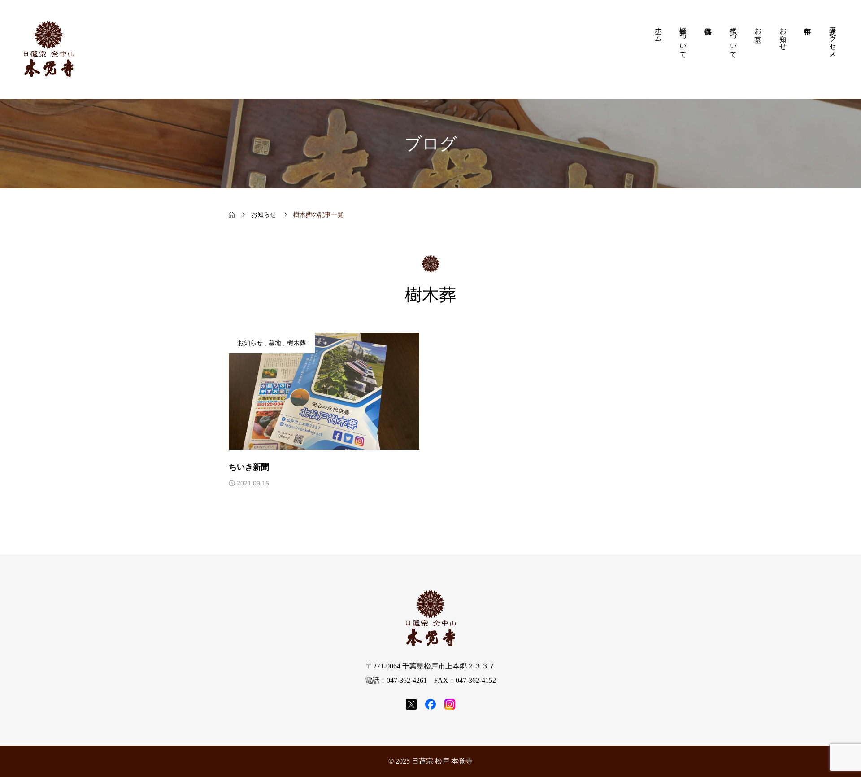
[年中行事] (808, 49)
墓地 (275, 343)
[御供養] (708, 49)
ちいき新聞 (249, 467)
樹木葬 (296, 343)
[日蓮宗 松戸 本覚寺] (48, 49)
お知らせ (250, 343)
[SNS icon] (411, 704)
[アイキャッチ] (324, 391)
